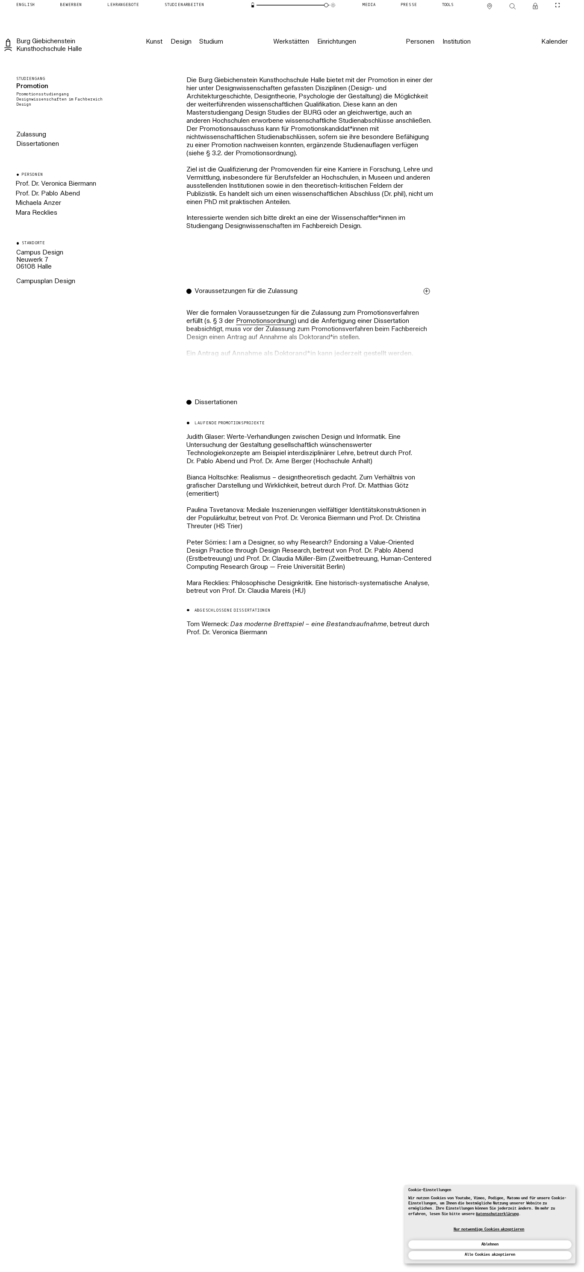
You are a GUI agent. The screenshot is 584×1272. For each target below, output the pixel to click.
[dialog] (489, 1224)
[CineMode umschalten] (557, 5)
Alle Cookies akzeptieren (490, 1254)
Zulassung (31, 135)
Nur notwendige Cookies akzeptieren (489, 1229)
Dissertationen (37, 144)
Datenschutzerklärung (497, 1214)
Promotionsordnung (265, 321)
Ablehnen (489, 1244)
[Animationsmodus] (333, 5)
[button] (310, 334)
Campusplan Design (45, 281)
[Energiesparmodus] (252, 5)
